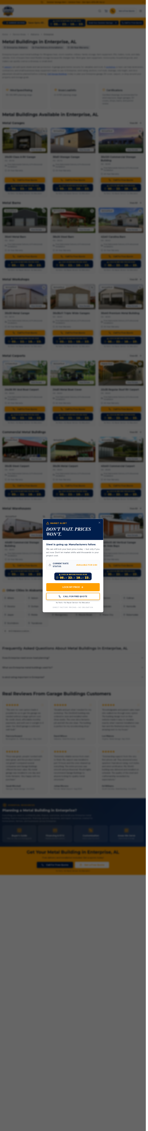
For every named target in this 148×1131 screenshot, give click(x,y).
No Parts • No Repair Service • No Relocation (73, 603)
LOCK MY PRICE (72, 587)
